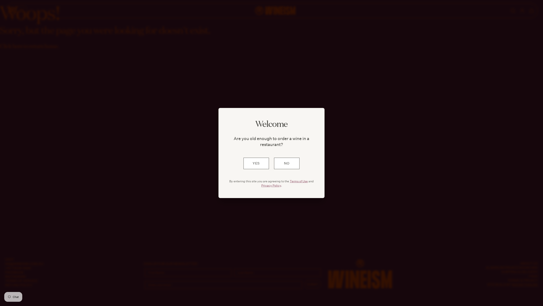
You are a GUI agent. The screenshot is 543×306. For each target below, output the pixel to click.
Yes (256, 163)
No (287, 163)
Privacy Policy (271, 185)
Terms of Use (299, 181)
